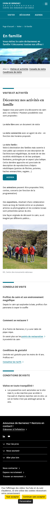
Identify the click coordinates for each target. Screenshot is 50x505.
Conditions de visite (12, 72)
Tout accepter (12, 497)
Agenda (38, 15)
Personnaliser (25, 501)
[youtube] (9, 436)
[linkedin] (4, 436)
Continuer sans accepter (34, 497)
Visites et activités (19, 69)
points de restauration (32, 336)
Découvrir (24, 15)
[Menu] (46, 3)
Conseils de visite (37, 69)
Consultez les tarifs (12, 362)
